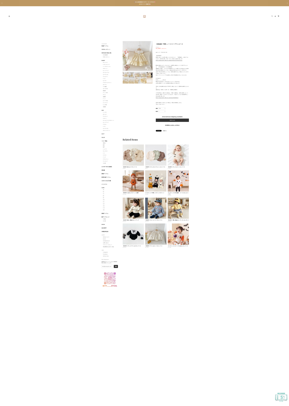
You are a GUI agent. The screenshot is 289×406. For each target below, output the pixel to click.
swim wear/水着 (106, 180)
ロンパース (105, 62)
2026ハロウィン (106, 49)
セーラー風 (105, 100)
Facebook (105, 254)
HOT (103, 134)
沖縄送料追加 (105, 231)
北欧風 (104, 106)
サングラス (105, 151)
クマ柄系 (105, 86)
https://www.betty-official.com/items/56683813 (167, 97)
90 (103, 197)
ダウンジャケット (106, 130)
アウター (105, 124)
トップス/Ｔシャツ (107, 66)
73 (103, 193)
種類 (157, 108)
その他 (104, 163)
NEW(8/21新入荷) (106, 53)
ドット (104, 98)
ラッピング (105, 161)
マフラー (105, 155)
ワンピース (105, 76)
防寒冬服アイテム (106, 177)
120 (103, 203)
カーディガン (105, 74)
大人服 (104, 220)
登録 (116, 266)
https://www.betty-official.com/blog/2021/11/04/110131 (169, 60)
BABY (103, 60)
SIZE (103, 187)
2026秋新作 (105, 54)
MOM (103, 224)
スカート (105, 118)
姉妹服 (103, 170)
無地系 (104, 90)
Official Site (106, 256)
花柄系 (104, 96)
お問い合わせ (106, 242)
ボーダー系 (105, 88)
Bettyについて (106, 237)
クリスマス (104, 184)
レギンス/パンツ (106, 64)
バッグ (104, 157)
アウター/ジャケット (107, 82)
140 (104, 207)
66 (103, 191)
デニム (104, 94)
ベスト (104, 78)
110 (103, 201)
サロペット (105, 68)
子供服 (104, 218)
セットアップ (105, 70)
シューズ (105, 149)
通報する (165, 130)
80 (103, 195)
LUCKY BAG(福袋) (107, 166)
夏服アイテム (105, 173)
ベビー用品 (104, 141)
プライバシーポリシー (107, 244)
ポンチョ (105, 84)
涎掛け (104, 143)
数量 (157, 111)
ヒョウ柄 (105, 104)
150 (103, 209)
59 (103, 189)
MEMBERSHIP (106, 240)
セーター (105, 80)
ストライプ (105, 102)
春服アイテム (105, 213)
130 (103, 205)
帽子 (104, 145)
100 (103, 199)
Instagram (105, 252)
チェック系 (105, 92)
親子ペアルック (106, 217)
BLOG (104, 238)
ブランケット (105, 159)
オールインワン (106, 72)
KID (103, 110)
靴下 (104, 147)
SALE (103, 137)
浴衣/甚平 (104, 228)
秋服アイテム (105, 46)
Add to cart (172, 120)
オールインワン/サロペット (108, 120)
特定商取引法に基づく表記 (108, 246)
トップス (105, 112)
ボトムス (105, 114)
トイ (104, 153)
